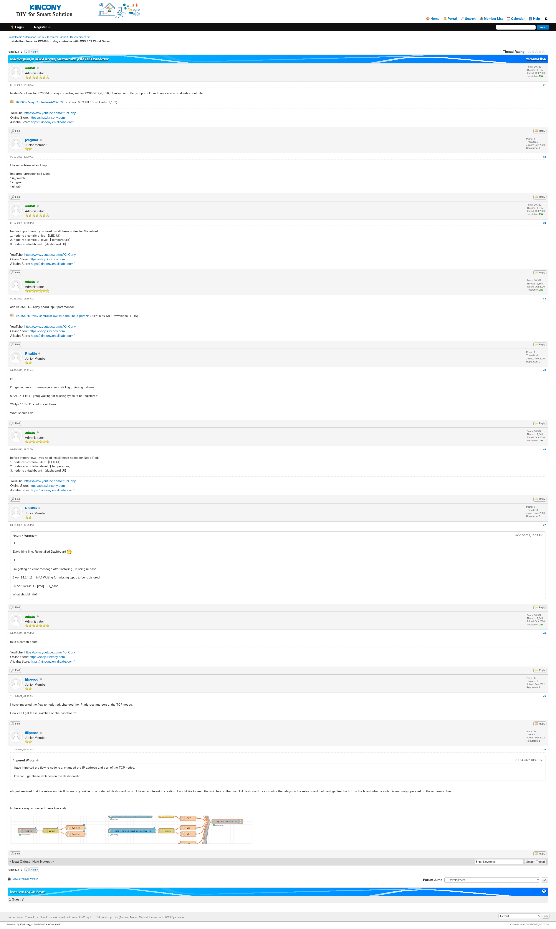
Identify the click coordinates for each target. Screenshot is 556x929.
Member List (493, 18)
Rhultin (31, 354)
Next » (34, 51)
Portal (452, 18)
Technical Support (57, 37)
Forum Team (15, 917)
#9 (544, 696)
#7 (544, 525)
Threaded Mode (536, 59)
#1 (544, 85)
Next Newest (41, 861)
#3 (544, 223)
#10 (544, 749)
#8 (544, 633)
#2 (544, 156)
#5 (544, 370)
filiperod (31, 679)
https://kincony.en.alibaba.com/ (52, 122)
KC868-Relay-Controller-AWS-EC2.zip (42, 102)
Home (434, 18)
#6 (544, 449)
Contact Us (31, 917)
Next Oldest (21, 861)
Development (78, 37)
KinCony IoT (53, 924)
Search (470, 18)
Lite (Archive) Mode (125, 917)
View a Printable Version (25, 878)
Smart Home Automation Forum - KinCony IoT (67, 917)
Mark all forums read (151, 917)
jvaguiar (31, 140)
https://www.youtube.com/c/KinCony (50, 113)
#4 (544, 298)
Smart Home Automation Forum (26, 37)
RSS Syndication (175, 917)
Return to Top (104, 917)
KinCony (25, 924)
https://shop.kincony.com (47, 117)
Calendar (518, 18)
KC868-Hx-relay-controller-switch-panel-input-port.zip (52, 315)
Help (536, 18)
